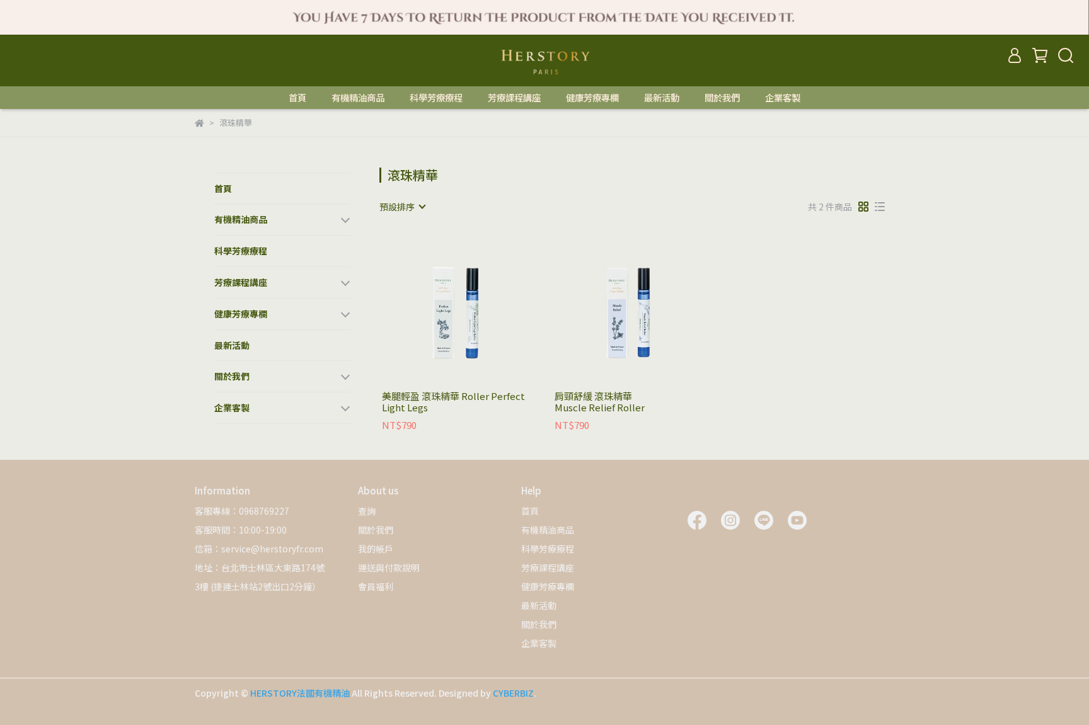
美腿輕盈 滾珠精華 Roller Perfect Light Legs (453, 402)
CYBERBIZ (513, 693)
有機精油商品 (357, 97)
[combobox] (402, 206)
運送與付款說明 (389, 567)
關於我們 (722, 97)
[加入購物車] (477, 308)
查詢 (367, 511)
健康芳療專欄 (592, 97)
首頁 (297, 97)
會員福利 (375, 586)
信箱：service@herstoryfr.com (259, 548)
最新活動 (661, 97)
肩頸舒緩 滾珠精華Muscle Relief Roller (600, 402)
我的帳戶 (375, 548)
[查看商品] (441, 308)
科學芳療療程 (436, 97)
